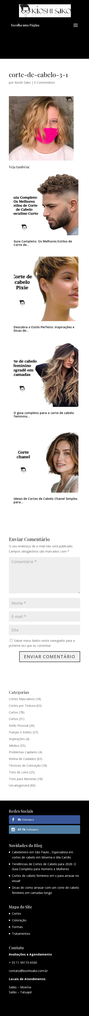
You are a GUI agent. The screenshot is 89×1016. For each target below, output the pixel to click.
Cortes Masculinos (22, 699)
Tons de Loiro (19, 772)
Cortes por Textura (22, 706)
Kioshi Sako (22, 82)
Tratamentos (21, 934)
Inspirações (17, 739)
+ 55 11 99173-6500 (23, 962)
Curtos (13, 712)
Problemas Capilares (23, 752)
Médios (14, 746)
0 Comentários (44, 82)
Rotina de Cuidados (22, 759)
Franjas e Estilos (20, 732)
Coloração (19, 920)
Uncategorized (19, 785)
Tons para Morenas (23, 779)
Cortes (16, 913)
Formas (17, 927)
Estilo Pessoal (18, 725)
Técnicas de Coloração (25, 765)
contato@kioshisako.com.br (28, 971)
